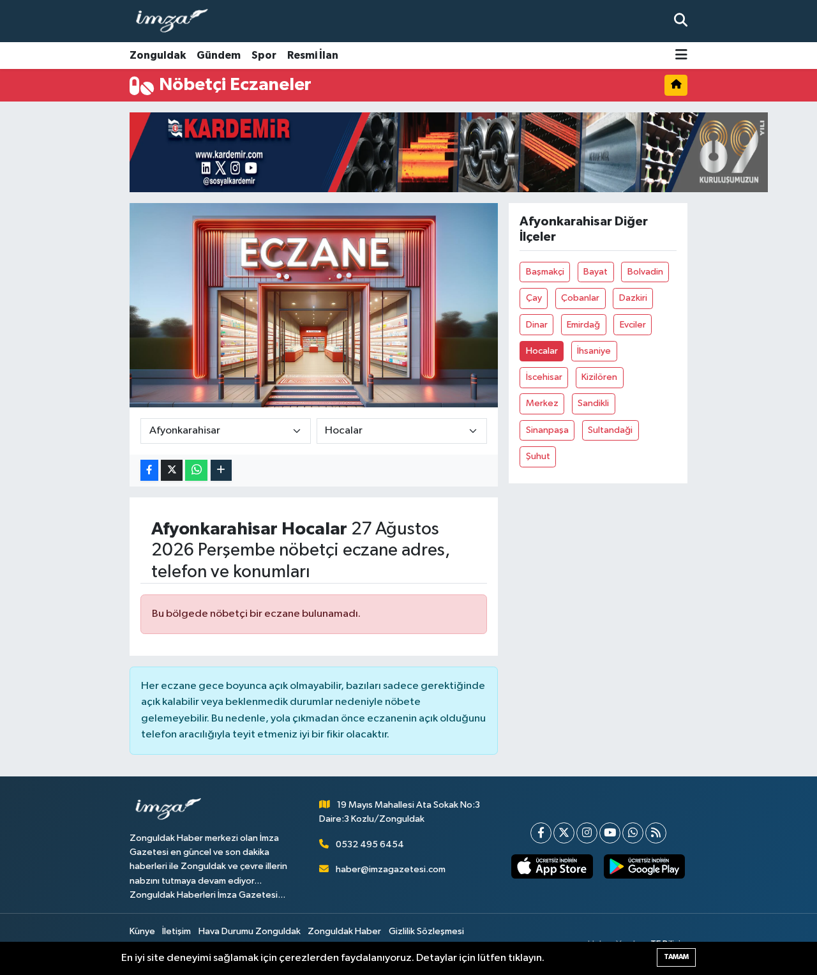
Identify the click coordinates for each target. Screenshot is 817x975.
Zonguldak (158, 55)
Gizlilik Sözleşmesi (426, 931)
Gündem (219, 55)
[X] (563, 832)
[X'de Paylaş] (172, 470)
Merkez (542, 403)
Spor (263, 55)
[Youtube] (609, 832)
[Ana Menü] (681, 56)
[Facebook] (540, 832)
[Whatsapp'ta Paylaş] (196, 470)
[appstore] (552, 866)
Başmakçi (545, 271)
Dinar (537, 324)
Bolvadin (645, 271)
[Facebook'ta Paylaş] (149, 470)
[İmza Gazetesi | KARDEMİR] (449, 152)
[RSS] (655, 832)
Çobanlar (580, 298)
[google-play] (644, 866)
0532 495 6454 (370, 844)
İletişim (176, 931)
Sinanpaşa (547, 430)
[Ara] (680, 20)
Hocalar (542, 351)
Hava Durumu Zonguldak (250, 931)
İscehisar (544, 377)
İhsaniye (594, 351)
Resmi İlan (312, 55)
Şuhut (538, 456)
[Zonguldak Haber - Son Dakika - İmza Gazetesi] (177, 21)
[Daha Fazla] (221, 470)
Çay (534, 298)
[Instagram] (586, 832)
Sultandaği (610, 430)
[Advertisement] (77, 305)
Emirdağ (583, 324)
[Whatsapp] (632, 832)
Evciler (633, 324)
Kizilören (599, 377)
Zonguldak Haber (344, 931)
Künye (142, 931)
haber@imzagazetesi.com (391, 869)
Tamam (676, 956)
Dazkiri (633, 298)
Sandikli (593, 403)
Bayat (595, 271)
